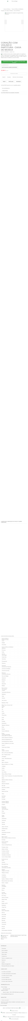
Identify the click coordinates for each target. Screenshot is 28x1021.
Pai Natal (3, 799)
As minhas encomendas (6, 971)
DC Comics (4, 895)
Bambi (3, 760)
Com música (4, 689)
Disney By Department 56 (7, 739)
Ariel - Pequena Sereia (6, 754)
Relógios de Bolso (5, 872)
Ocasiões (3, 909)
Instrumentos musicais (6, 832)
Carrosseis (4, 820)
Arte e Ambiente (5, 866)
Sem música (4, 700)
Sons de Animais (5, 809)
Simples (3, 642)
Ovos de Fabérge (5, 676)
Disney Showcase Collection (7, 737)
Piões (3, 811)
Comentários (5, 90)
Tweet (4, 81)
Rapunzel (3, 781)
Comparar (9, 77)
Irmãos (3, 713)
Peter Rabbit (4, 655)
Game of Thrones (5, 897)
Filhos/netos (4, 715)
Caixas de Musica (5, 638)
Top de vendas (4, 952)
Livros (3, 640)
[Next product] (26, 10)
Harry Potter (4, 893)
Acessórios (4, 644)
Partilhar (10, 81)
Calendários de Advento (6, 854)
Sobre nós (4, 960)
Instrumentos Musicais (6, 674)
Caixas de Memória (5, 731)
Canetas (3, 888)
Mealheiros (4, 834)
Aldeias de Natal (5, 849)
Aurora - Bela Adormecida (6, 758)
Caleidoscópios (4, 828)
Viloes (3, 793)
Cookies (3, 962)
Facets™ (3, 745)
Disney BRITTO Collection (7, 735)
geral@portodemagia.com (9, 994)
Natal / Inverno (4, 836)
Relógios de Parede (5, 870)
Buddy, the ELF (5, 903)
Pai (2, 709)
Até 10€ (3, 926)
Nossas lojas (4, 954)
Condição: (10, 51)
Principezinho (4, 661)
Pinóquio (3, 789)
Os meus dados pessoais (6, 979)
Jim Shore (4, 796)
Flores (3, 727)
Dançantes (4, 683)
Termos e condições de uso (7, 958)
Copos (3, 860)
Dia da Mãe (4, 914)
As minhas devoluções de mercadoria (9, 973)
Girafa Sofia (4, 657)
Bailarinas (4, 648)
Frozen (3, 770)
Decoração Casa (5, 864)
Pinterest (18, 81)
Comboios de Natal (5, 851)
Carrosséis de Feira (5, 670)
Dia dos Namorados (5, 910)
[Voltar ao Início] (1, 9)
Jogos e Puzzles (5, 826)
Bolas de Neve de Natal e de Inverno (9, 837)
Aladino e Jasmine (5, 750)
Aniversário (4, 922)
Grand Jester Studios (6, 747)
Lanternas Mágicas (5, 801)
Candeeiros (4, 875)
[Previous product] (25, 10)
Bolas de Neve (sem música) (7, 880)
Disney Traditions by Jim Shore (8, 743)
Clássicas (4, 663)
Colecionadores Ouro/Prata (7, 930)
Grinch (3, 901)
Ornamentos (4, 723)
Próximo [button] (22, 22)
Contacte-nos (4, 956)
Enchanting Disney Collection (7, 741)
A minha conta (4, 969)
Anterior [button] (5, 22)
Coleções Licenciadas (6, 734)
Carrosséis (4, 665)
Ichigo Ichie (4, 907)
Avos (3, 711)
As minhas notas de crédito (7, 975)
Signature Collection (5, 725)
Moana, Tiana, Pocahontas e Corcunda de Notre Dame (12, 775)
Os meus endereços (5, 977)
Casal (3, 717)
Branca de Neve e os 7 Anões (7, 764)
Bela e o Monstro (5, 762)
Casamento (4, 924)
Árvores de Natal (5, 841)
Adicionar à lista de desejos (18, 77)
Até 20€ (3, 928)
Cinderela (3, 766)
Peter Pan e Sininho (5, 787)
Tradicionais (4, 808)
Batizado (3, 920)
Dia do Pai (4, 916)
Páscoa (3, 912)
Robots (3, 816)
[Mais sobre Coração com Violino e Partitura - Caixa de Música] (5, 937)
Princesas (4, 650)
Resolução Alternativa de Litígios (8, 965)
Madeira (3, 685)
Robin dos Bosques (5, 783)
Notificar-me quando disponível (9, 67)
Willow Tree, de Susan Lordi (7, 705)
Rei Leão (3, 785)
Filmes (3, 749)
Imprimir (3, 77)
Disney (3, 733)
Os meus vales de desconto (7, 981)
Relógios (3, 869)
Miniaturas (4, 672)
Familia (3, 706)
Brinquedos (4, 806)
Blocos (3, 890)
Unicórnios (4, 659)
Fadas (3, 652)
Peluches (3, 830)
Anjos (3, 696)
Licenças (3, 892)
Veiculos (3, 824)
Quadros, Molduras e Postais (7, 878)
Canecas (3, 862)
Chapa (3, 815)
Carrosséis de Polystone (6, 666)
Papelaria (3, 885)
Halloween (4, 918)
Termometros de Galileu (6, 867)
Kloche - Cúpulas (5, 882)
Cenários (3, 804)
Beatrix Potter (4, 899)
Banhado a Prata (5, 702)
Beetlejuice (4, 905)
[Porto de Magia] (14, 4)
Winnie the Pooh (5, 791)
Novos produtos (5, 950)
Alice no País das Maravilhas (7, 752)
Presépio (3, 721)
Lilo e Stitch (4, 772)
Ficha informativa (6, 88)
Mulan (3, 777)
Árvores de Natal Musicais (7, 844)
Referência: (3, 51)
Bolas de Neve (4, 688)
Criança (3, 681)
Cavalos (3, 690)
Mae (2, 707)
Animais (3, 653)
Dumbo (3, 768)
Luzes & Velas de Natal (6, 856)
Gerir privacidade (3, 1005)
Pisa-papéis (4, 886)
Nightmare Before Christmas (7, 779)
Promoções (4, 948)
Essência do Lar (5, 859)
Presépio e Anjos (5, 847)
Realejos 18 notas (5, 639)
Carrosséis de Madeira (6, 668)
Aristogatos (4, 756)
